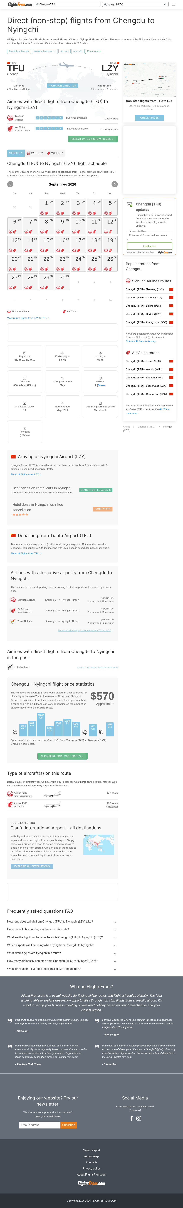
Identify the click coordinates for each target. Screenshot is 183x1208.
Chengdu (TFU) (146, 426)
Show (101, 385)
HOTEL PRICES (102, 509)
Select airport (91, 1150)
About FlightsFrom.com (91, 1174)
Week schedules (43, 51)
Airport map (91, 1156)
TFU (16, 68)
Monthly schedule (19, 51)
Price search (94, 51)
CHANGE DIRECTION (63, 85)
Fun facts (91, 1162)
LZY (110, 68)
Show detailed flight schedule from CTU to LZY (84, 630)
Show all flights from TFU (25, 553)
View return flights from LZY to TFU (27, 317)
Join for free (149, 246)
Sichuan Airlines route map (141, 341)
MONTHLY (16, 153)
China (126, 426)
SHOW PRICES (91, 138)
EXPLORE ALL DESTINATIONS (32, 866)
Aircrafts (78, 51)
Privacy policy (91, 1168)
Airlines (64, 51)
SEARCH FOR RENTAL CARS (96, 490)
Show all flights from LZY (25, 474)
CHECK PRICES (149, 117)
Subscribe (68, 1125)
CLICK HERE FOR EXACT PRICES (61, 756)
